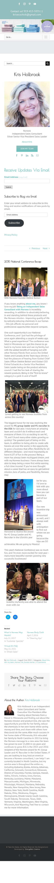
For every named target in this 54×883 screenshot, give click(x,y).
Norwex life (19, 662)
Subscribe (14, 222)
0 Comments (41, 662)
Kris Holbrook (11, 660)
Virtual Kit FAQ (11, 646)
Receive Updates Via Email (26, 170)
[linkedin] (27, 155)
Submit (8, 187)
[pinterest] (22, 155)
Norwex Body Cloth (35, 632)
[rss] (32, 155)
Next (45, 248)
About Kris (45, 660)
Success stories (29, 662)
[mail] (37, 155)
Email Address (15, 177)
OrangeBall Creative (32, 849)
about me (30, 303)
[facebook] (17, 155)
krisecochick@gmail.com (27, 14)
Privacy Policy (10, 234)
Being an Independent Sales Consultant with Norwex (24, 308)
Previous (36, 248)
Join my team (9, 662)
